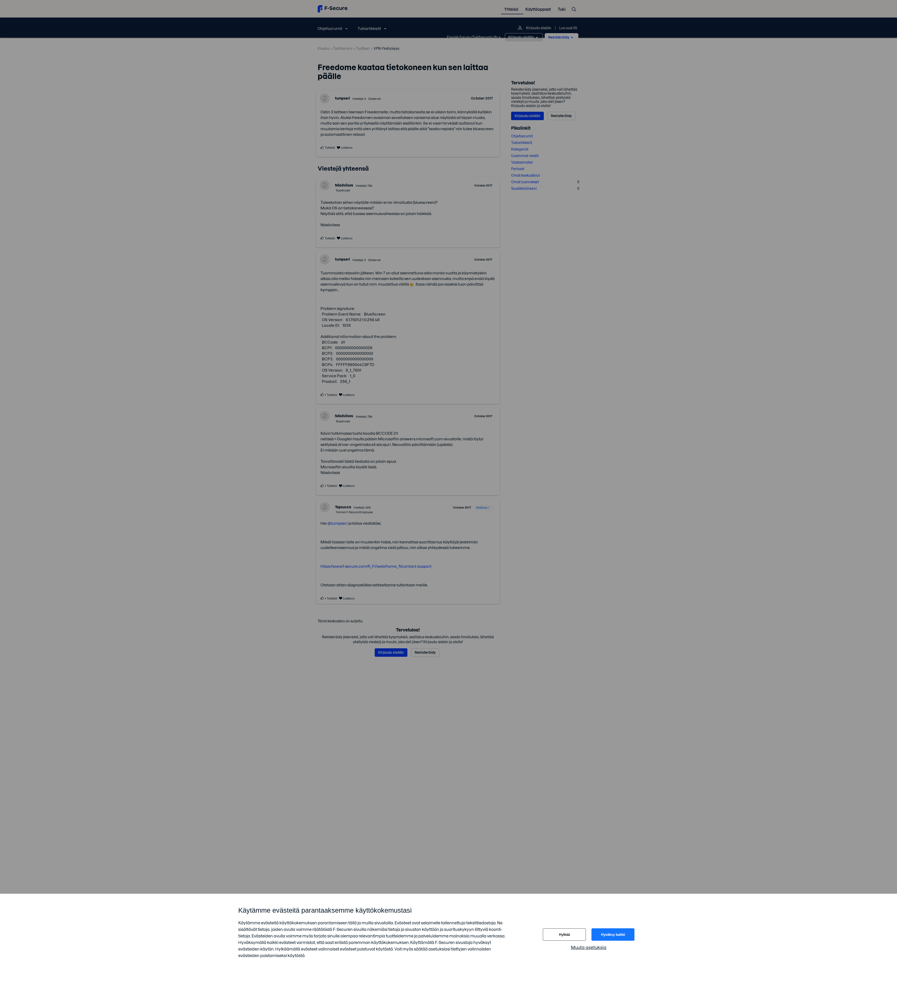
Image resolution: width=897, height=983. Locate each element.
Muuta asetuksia (588, 947)
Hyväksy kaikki (613, 934)
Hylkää (564, 934)
